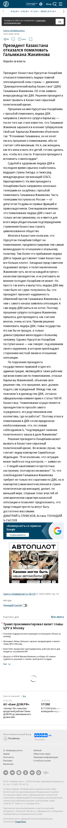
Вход (48, 4)
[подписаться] (25, 605)
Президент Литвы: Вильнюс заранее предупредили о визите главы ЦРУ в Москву (31, 642)
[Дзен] (18, 772)
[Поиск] (54, 4)
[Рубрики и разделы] (60, 4)
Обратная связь (42, 753)
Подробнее (20, 821)
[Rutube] (32, 772)
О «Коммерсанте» (13, 750)
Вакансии (8, 763)
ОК (59, 21)
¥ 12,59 (34, 11)
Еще (5, 663)
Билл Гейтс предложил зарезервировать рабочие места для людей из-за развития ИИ (31, 650)
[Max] (38, 772)
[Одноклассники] (25, 772)
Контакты (8, 757)
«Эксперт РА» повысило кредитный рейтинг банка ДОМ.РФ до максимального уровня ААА (17, 713)
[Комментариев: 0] (13, 39)
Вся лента (57, 617)
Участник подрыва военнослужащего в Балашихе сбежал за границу (32, 635)
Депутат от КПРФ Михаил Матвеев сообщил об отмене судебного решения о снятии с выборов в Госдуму (29, 657)
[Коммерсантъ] (6, 4)
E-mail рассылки (42, 760)
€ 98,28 (24, 11)
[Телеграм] (5, 772)
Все (24, 696)
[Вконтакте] (12, 772)
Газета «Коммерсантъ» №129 (19, 593)
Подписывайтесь (18, 534)
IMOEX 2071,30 (47, 11)
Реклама (7, 760)
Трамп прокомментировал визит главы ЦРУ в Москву (33, 626)
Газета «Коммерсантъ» (14, 30)
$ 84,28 (14, 11)
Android (37, 750)
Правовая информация (46, 757)
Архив (6, 753)
